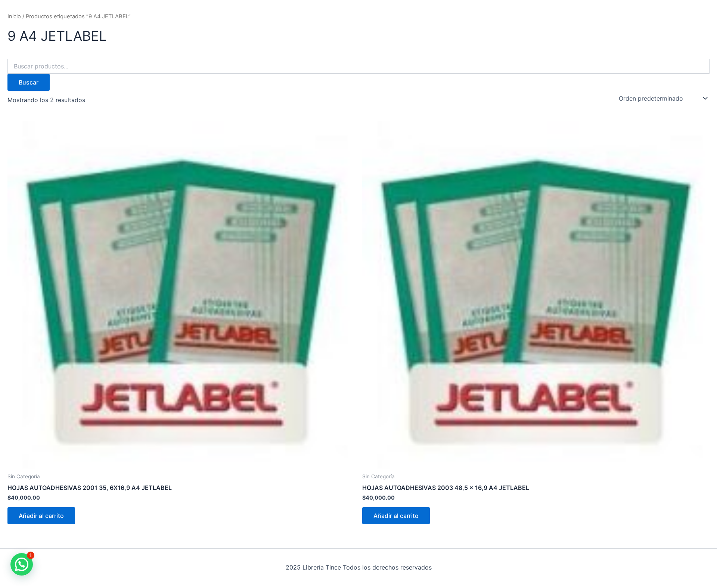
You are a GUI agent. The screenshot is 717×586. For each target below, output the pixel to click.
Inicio (14, 16)
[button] (21, 564)
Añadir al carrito (41, 515)
